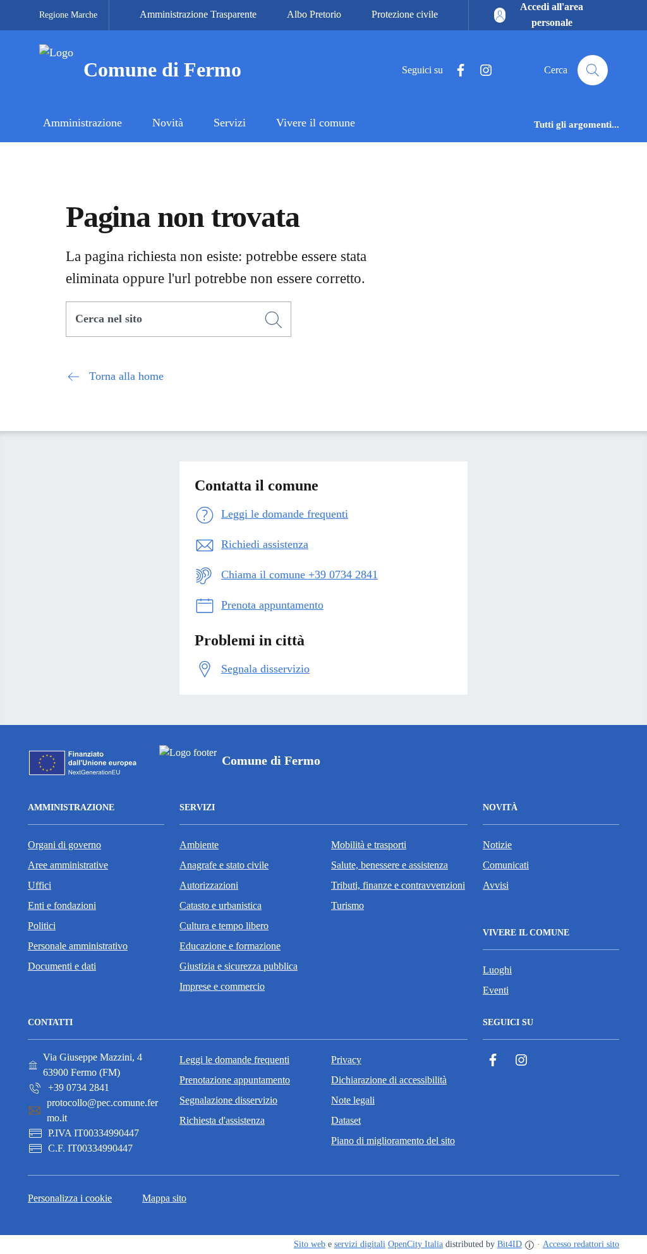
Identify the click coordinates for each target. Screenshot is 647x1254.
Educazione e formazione (230, 945)
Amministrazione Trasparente (198, 14)
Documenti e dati (62, 966)
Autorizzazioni (208, 885)
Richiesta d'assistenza (222, 1120)
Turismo (347, 905)
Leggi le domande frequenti (234, 1059)
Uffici (39, 885)
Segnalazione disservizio (228, 1100)
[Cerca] (273, 320)
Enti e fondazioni (62, 905)
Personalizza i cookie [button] (70, 1198)
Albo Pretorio (314, 14)
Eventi (496, 990)
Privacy (346, 1059)
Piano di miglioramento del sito (393, 1140)
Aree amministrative (68, 865)
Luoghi (497, 970)
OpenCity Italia (415, 1244)
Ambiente (199, 844)
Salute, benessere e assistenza (389, 865)
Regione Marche (68, 15)
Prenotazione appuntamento (234, 1079)
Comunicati (506, 865)
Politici (42, 925)
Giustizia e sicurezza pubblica (238, 966)
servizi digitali (359, 1244)
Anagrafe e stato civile (224, 865)
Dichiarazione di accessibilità (389, 1079)
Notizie (497, 844)
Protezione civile (405, 14)
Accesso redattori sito (581, 1244)
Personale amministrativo (78, 945)
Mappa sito (164, 1198)
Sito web (309, 1244)
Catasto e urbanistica (220, 905)
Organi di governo (64, 844)
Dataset (346, 1120)
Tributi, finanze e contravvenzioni (398, 885)
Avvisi (496, 885)
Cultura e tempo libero (224, 925)
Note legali (353, 1100)
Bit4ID (509, 1244)
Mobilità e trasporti (368, 844)
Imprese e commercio (222, 986)
